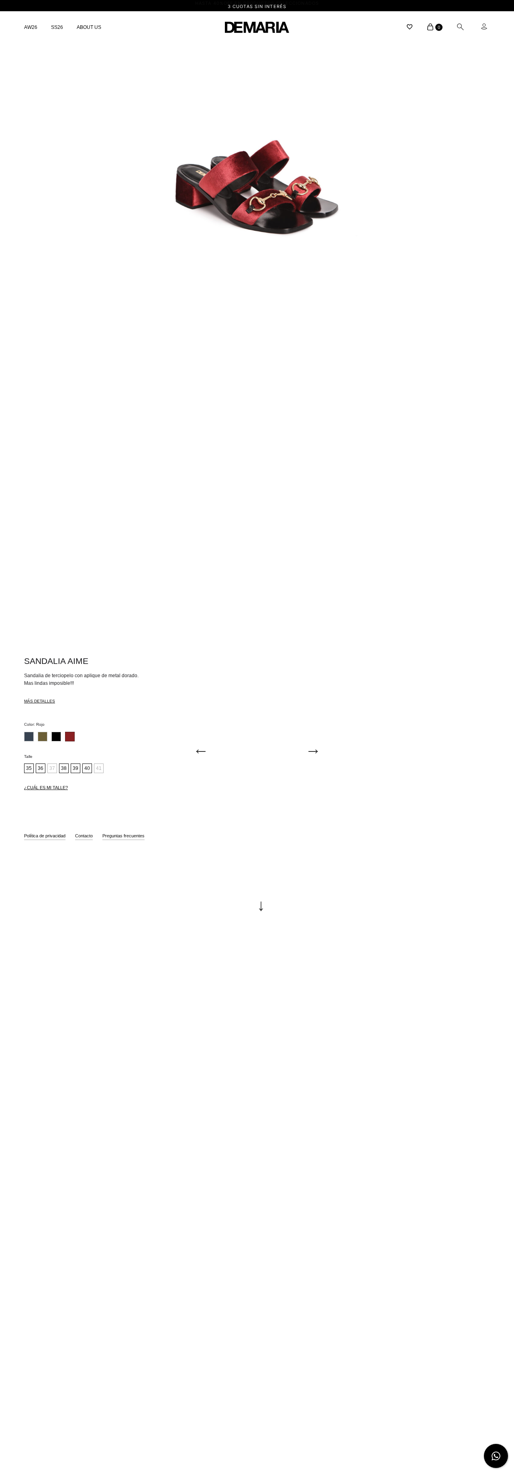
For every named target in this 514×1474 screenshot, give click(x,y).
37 (52, 768)
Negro (56, 736)
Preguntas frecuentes (123, 835)
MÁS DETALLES (39, 701)
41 (99, 768)
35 (29, 768)
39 (75, 768)
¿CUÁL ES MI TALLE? (46, 787)
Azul (29, 736)
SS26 (57, 27)
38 (64, 768)
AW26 (30, 27)
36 (40, 768)
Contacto (84, 835)
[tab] (39, 703)
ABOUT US (89, 27)
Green (42, 736)
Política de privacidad (44, 835)
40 (87, 768)
